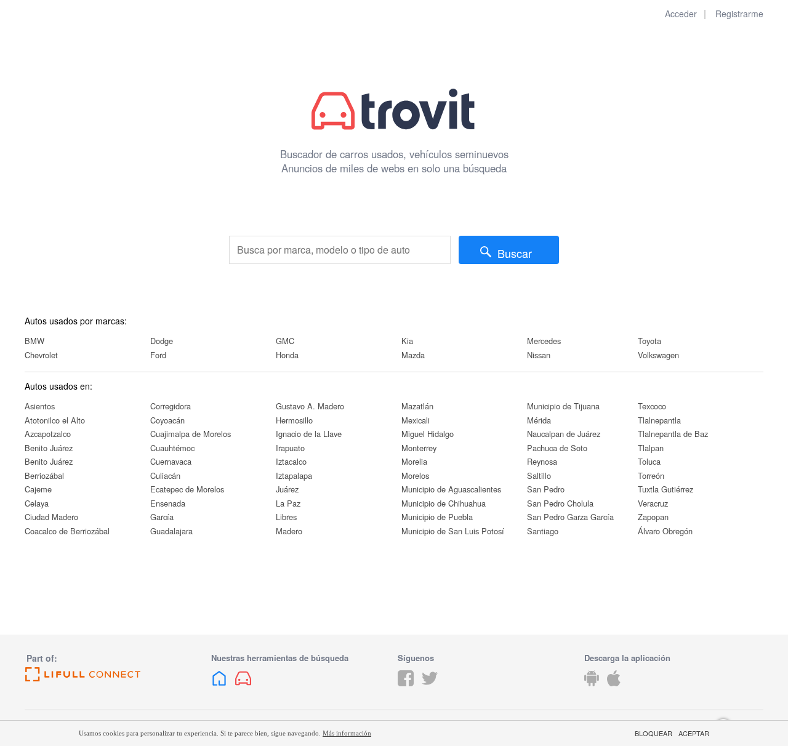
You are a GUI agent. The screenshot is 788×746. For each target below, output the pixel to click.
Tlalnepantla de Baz (673, 433)
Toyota (649, 341)
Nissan (538, 355)
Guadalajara (171, 531)
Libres (286, 517)
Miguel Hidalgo (427, 433)
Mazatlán (417, 406)
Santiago (542, 531)
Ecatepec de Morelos (187, 489)
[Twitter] (430, 687)
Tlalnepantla (659, 420)
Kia (407, 341)
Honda (287, 355)
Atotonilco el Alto (55, 420)
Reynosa (542, 461)
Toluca (649, 461)
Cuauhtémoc (172, 448)
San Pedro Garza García (570, 517)
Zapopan (653, 517)
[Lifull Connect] (114, 674)
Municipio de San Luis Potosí (452, 531)
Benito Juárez (49, 448)
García (162, 517)
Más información (347, 733)
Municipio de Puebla (437, 517)
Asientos (40, 406)
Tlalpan (651, 448)
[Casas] (219, 687)
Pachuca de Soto (557, 448)
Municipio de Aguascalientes (451, 489)
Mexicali (415, 420)
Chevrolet (41, 355)
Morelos (415, 475)
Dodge (161, 341)
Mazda (413, 355)
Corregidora (170, 406)
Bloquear (653, 733)
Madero (289, 531)
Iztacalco (291, 461)
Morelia (414, 461)
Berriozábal (44, 475)
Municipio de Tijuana (563, 406)
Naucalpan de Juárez (563, 433)
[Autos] (243, 687)
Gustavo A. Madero (310, 406)
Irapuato (290, 448)
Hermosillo (294, 420)
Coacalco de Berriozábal (67, 531)
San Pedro (546, 489)
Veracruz (653, 503)
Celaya (37, 503)
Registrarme (739, 13)
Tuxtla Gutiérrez (665, 489)
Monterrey (418, 448)
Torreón (651, 475)
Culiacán (165, 475)
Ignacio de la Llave (309, 433)
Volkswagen (658, 355)
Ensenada (167, 503)
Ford (158, 355)
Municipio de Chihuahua (443, 503)
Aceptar (693, 733)
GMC (285, 341)
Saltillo (539, 475)
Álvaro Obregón (665, 531)
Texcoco (652, 406)
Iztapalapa (294, 475)
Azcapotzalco (48, 433)
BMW (34, 341)
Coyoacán (167, 420)
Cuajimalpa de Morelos (190, 433)
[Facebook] (406, 687)
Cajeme (38, 489)
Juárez (287, 489)
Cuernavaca (170, 461)
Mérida (539, 420)
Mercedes (544, 341)
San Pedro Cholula (560, 503)
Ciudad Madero (51, 517)
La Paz (288, 503)
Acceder (681, 13)
